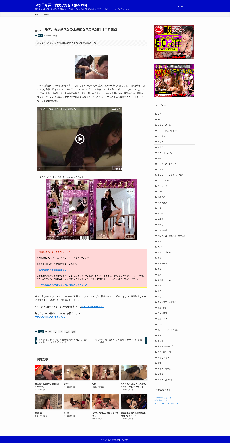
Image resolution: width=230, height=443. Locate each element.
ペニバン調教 (163, 180)
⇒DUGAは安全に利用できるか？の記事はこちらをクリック (62, 284)
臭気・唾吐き (163, 313)
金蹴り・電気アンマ (166, 357)
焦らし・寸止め (164, 252)
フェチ (160, 169)
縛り (159, 296)
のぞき (160, 158)
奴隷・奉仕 (162, 230)
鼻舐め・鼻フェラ (165, 379)
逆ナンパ (161, 335)
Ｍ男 (50, 332)
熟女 (159, 257)
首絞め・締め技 (164, 368)
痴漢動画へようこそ (162, 397)
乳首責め (161, 197)
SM (159, 119)
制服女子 (161, 213)
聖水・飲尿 (162, 307)
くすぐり (161, 147)
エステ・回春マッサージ (168, 130)
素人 (159, 291)
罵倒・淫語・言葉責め (167, 302)
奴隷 (73, 332)
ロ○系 (160, 191)
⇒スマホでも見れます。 (92, 306)
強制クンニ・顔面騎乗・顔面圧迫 (172, 235)
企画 (159, 208)
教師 (159, 241)
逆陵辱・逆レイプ (165, 346)
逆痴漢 (160, 341)
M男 (159, 114)
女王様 (40, 35)
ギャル (160, 141)
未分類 (160, 246)
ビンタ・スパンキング (167, 163)
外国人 (160, 219)
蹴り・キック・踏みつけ (168, 329)
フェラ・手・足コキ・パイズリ (171, 174)
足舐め (160, 324)
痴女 (159, 269)
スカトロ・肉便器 (165, 152)
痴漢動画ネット (160, 400)
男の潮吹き (162, 263)
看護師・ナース (164, 280)
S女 (55, 332)
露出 (159, 363)
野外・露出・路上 (165, 352)
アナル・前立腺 (164, 125)
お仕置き (161, 136)
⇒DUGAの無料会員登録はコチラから (52, 269)
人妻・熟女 (162, 202)
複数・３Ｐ (162, 318)
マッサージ (162, 186)
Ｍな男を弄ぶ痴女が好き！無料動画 (61, 4)
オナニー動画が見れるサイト (166, 403)
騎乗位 (160, 374)
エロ (60, 332)
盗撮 (159, 274)
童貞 (159, 285)
